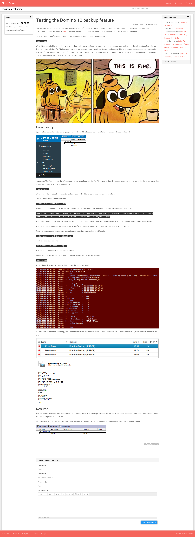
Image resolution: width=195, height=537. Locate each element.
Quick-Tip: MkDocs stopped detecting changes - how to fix (175, 35)
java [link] (16, 27)
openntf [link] (25, 27)
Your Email (42, 473)
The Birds (179, 28)
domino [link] (25, 22)
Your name (42, 465)
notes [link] (20, 27)
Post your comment (149, 522)
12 (145, 444)
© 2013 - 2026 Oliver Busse (184, 534)
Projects (189, 3)
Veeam (65, 31)
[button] (42, 494)
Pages (178, 3)
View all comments (170, 62)
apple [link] (10, 23)
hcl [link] (7, 27)
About (170, 3)
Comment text (43, 490)
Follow (16, 534)
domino (153, 444)
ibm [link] (10, 27)
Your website (42, 482)
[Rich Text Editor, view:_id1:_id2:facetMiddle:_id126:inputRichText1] (97, 506)
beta (148, 444)
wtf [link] (19, 30)
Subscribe (6, 534)
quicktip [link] (15, 30)
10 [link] (7, 23)
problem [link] (9, 30)
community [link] (16, 23)
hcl (157, 444)
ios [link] (13, 27)
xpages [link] (23, 30)
